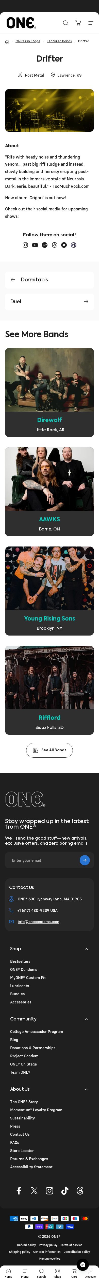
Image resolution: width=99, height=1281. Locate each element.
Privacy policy (48, 1245)
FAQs (14, 1142)
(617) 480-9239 (35, 910)
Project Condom (24, 1055)
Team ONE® (20, 1072)
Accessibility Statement (31, 1166)
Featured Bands (59, 41)
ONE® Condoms (23, 969)
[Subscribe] (85, 860)
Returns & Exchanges (29, 1158)
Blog (14, 1039)
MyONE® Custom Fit (28, 977)
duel (15, 302)
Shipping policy (19, 1252)
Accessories (20, 1001)
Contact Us (20, 1134)
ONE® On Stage (27, 41)
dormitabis (34, 280)
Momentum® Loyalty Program (36, 1109)
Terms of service (71, 1245)
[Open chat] (83, 1265)
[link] (50, 392)
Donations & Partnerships (33, 1047)
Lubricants (19, 985)
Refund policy (26, 1245)
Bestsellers (20, 961)
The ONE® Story (24, 1101)
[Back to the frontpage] (7, 42)
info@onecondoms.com (38, 921)
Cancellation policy (77, 1252)
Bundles (17, 993)
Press (15, 1126)
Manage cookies (49, 1258)
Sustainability (22, 1117)
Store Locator (22, 1150)
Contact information (47, 1252)
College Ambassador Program (36, 1031)
